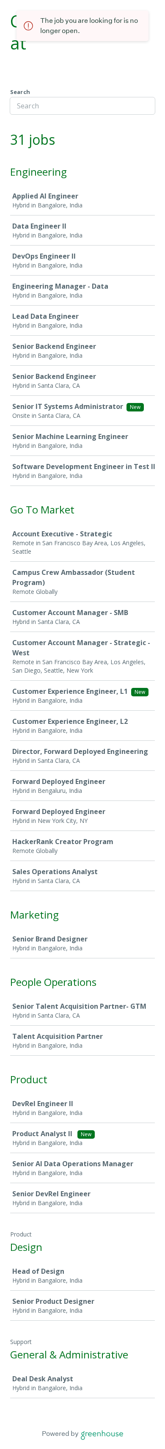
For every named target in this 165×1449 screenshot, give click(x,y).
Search (20, 92)
